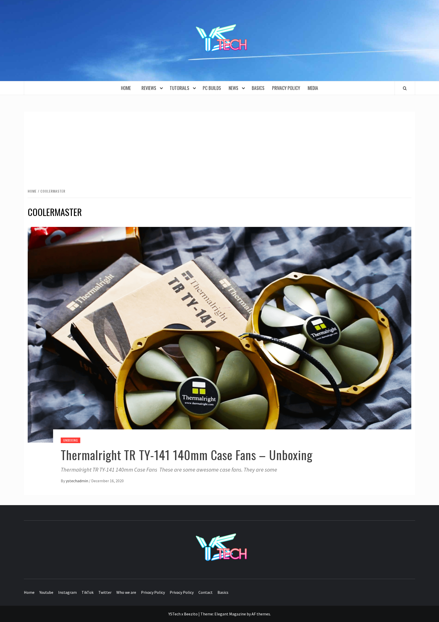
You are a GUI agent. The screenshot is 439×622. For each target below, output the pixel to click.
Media (313, 88)
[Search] (405, 88)
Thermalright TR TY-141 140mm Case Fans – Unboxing (186, 455)
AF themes (261, 613)
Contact (205, 592)
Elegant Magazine (230, 613)
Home (127, 88)
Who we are (126, 592)
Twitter (105, 592)
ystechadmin (77, 480)
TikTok (87, 592)
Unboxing (70, 440)
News (234, 88)
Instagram (67, 592)
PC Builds (212, 88)
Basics (258, 88)
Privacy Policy (286, 88)
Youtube (46, 592)
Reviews (150, 88)
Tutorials (180, 88)
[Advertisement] (219, 149)
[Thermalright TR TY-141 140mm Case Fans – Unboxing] (219, 334)
